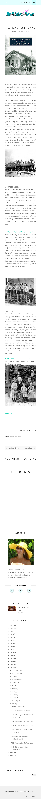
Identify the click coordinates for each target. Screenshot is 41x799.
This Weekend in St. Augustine (22, 721)
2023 (11, 628)
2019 (11, 640)
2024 (11, 625)
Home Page (9, 413)
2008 (11, 756)
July (13, 685)
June (13, 688)
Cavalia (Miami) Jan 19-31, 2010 (22, 726)
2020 (11, 637)
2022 (11, 631)
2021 (11, 634)
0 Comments (8, 430)
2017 (11, 646)
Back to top (30, 797)
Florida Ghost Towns (15, 436)
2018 (11, 643)
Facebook (11, 594)
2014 (11, 655)
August (14, 682)
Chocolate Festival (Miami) (20, 711)
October (15, 676)
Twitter (20, 594)
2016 (11, 649)
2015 (11, 652)
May (13, 691)
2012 (11, 661)
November (15, 673)
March (14, 698)
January (14, 704)
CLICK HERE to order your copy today (19, 359)
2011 (11, 664)
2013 (11, 658)
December (15, 670)
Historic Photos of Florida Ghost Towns (21, 232)
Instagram (29, 594)
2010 (11, 667)
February (15, 701)
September (16, 679)
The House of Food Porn (24, 609)
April (13, 695)
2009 (11, 753)
